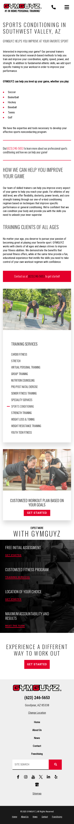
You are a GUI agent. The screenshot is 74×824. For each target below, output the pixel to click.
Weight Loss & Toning (23, 419)
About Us (37, 730)
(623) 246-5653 (15, 148)
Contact (37, 745)
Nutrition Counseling (23, 380)
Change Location (37, 712)
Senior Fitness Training (24, 393)
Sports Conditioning (22, 406)
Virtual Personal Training (25, 367)
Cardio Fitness (19, 354)
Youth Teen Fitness (21, 432)
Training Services (24, 344)
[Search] (55, 765)
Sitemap (37, 793)
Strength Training (21, 412)
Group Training (19, 374)
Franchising (37, 753)
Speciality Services (21, 400)
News (37, 738)
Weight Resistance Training (26, 426)
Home (37, 722)
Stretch (15, 361)
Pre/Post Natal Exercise (24, 386)
